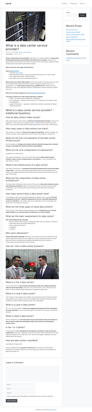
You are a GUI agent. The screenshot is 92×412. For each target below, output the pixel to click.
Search (68, 12)
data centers (15, 71)
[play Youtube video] (32, 264)
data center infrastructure (37, 93)
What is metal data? (72, 37)
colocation (32, 122)
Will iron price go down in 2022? (75, 34)
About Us (82, 3)
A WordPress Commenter (73, 58)
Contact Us (64, 3)
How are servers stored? (73, 32)
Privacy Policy (73, 3)
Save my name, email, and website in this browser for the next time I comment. (30, 396)
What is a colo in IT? (72, 29)
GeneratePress (53, 409)
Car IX (8, 4)
